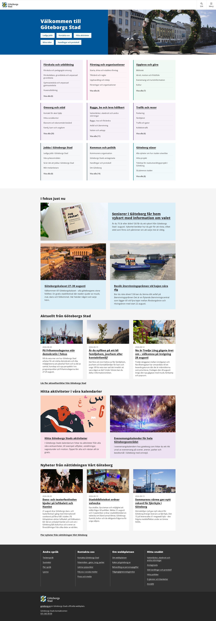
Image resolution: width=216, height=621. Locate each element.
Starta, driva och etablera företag (104, 70)
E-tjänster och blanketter (157, 579)
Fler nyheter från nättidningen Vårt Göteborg (63, 535)
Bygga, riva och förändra (100, 120)
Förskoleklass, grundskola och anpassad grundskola (61, 76)
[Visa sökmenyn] (201, 5)
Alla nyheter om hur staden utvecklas (152, 153)
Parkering (140, 113)
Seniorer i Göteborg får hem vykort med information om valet (141, 215)
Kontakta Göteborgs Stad (88, 557)
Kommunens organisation (101, 153)
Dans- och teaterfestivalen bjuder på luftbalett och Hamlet (60, 503)
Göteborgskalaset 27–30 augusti (65, 286)
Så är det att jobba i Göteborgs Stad (59, 163)
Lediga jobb (48, 35)
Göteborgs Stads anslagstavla (102, 158)
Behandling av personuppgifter (125, 567)
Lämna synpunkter (85, 567)
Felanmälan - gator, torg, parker (91, 562)
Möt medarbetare (51, 168)
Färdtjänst (140, 118)
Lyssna (45, 572)
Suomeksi (47, 562)
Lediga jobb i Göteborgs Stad (56, 153)
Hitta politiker (153, 574)
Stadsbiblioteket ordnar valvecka (104, 501)
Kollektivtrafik (142, 127)
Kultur (139, 85)
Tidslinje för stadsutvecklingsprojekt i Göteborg (152, 164)
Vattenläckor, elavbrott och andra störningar (104, 114)
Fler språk (47, 567)
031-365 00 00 (46, 613)
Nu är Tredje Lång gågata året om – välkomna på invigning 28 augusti (154, 354)
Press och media (85, 576)
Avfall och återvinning (99, 125)
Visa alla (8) (52, 173)
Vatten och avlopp (97, 130)
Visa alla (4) (100, 90)
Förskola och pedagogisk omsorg (58, 70)
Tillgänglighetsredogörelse (123, 572)
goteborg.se (45, 606)
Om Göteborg (96, 168)
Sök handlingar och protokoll (159, 570)
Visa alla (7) (143, 90)
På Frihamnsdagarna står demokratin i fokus (59, 352)
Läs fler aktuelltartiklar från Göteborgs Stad (63, 383)
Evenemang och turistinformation (150, 80)
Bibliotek (140, 70)
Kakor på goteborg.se (121, 562)
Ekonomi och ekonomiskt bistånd (58, 123)
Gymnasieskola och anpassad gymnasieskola (56, 84)
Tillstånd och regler (98, 75)
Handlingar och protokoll (68, 42)
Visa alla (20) (51, 133)
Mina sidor (47, 42)
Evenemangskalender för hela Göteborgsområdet (133, 439)
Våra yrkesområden (52, 158)
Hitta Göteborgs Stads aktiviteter (66, 438)
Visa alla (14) (97, 173)
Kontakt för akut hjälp (53, 113)
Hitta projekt (141, 158)
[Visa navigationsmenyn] (211, 5)
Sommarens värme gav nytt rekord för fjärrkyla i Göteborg (153, 503)
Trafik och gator (143, 123)
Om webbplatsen (119, 557)
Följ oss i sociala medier (88, 572)
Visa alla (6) (52, 96)
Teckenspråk (48, 557)
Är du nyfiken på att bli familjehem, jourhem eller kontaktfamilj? (106, 354)
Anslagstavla (152, 565)
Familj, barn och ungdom (54, 127)
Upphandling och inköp (100, 80)
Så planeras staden (144, 170)
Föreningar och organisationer (103, 85)
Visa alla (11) (97, 136)
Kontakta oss (64, 35)
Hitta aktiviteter (82, 35)
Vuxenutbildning (50, 90)
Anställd (150, 584)
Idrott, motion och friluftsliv (148, 75)
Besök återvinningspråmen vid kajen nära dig (141, 287)
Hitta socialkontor (51, 118)
